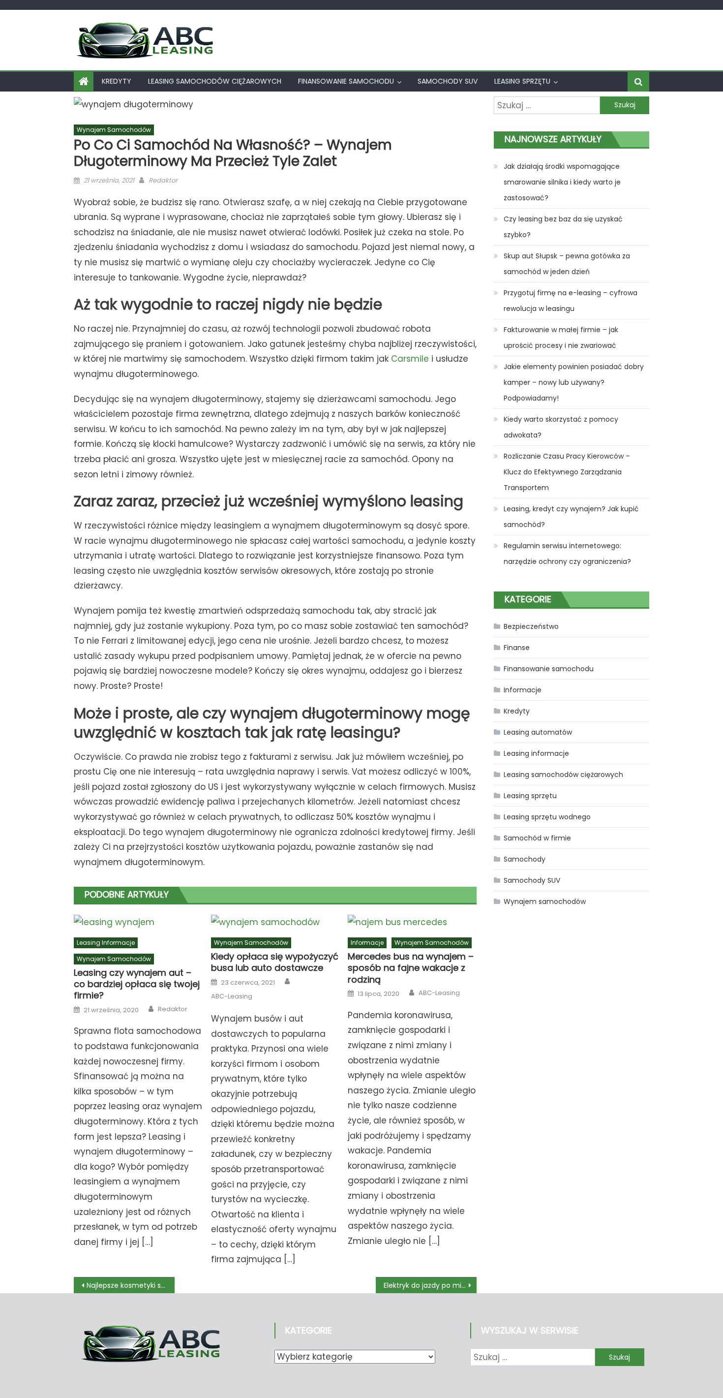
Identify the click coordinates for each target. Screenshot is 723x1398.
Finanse (517, 647)
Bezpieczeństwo (531, 626)
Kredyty (116, 81)
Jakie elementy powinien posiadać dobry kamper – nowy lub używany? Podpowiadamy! (574, 382)
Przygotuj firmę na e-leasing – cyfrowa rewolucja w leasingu (570, 300)
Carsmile (410, 359)
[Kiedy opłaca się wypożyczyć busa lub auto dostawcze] (275, 922)
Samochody (524, 859)
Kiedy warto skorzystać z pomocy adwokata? (561, 427)
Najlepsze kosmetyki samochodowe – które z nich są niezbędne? (131, 1285)
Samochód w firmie (537, 838)
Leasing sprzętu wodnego (547, 817)
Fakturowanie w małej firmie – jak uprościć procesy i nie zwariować (561, 337)
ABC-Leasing (231, 996)
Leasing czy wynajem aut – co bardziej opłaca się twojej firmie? (137, 984)
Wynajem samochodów (114, 129)
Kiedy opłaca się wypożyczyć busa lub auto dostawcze (274, 962)
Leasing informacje (106, 942)
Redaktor (163, 180)
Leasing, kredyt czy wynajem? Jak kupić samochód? (571, 516)
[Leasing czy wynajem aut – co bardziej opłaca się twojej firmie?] (138, 922)
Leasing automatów (538, 732)
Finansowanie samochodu (346, 81)
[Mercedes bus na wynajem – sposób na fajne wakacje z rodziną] (412, 922)
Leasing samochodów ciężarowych (214, 81)
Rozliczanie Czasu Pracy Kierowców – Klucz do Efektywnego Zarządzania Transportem (567, 472)
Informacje (367, 942)
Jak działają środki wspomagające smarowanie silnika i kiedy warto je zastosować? (562, 182)
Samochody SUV (448, 81)
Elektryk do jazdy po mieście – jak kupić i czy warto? (430, 1285)
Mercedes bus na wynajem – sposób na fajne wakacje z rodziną (411, 968)
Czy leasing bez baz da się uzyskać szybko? (563, 227)
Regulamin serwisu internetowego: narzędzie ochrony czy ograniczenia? (567, 553)
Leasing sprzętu (522, 81)
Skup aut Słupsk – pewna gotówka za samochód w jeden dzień (567, 264)
